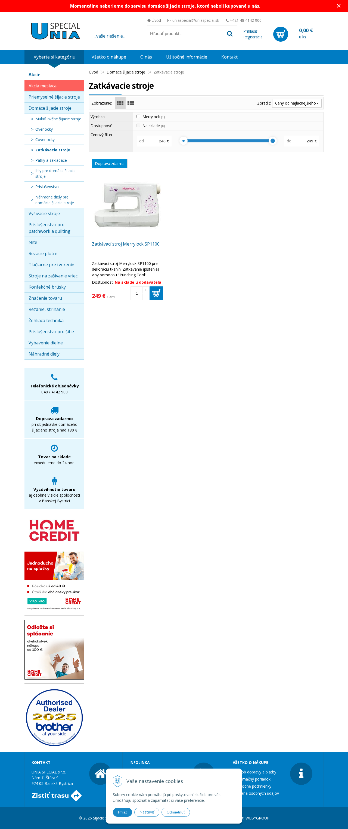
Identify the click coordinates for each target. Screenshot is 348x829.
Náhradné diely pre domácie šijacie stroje (54, 199)
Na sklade (153, 125)
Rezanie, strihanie (47, 309)
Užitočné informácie (186, 57)
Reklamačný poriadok (252, 779)
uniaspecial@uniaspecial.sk (195, 20)
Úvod (156, 20)
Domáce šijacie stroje (126, 72)
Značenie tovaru (45, 298)
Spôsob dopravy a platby (254, 772)
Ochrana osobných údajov (256, 793)
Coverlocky (45, 139)
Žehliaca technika (46, 320)
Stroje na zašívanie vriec (53, 276)
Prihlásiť (250, 31)
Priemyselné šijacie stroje (54, 97)
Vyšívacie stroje (44, 213)
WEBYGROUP (257, 818)
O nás (146, 57)
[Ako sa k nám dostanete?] (57, 798)
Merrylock (153, 116)
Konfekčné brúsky (47, 287)
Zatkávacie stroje (52, 149)
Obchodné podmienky (252, 786)
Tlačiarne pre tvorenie (51, 265)
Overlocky (44, 129)
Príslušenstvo (47, 186)
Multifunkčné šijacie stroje (58, 118)
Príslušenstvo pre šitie (51, 332)
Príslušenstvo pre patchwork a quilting (49, 228)
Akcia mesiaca (43, 86)
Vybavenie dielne (46, 343)
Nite (33, 242)
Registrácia (253, 36)
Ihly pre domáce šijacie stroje (55, 173)
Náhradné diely (44, 354)
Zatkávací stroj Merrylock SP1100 (126, 244)
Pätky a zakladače (51, 160)
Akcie (35, 75)
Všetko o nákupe (109, 57)
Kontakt (229, 57)
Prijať (122, 812)
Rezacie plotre (43, 253)
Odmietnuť (176, 812)
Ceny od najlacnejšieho (295, 103)
